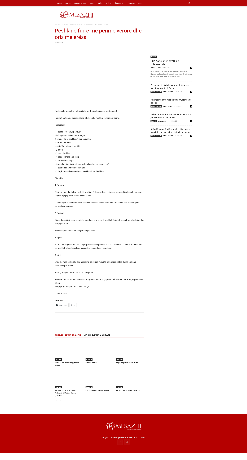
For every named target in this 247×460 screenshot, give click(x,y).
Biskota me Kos (91, 363)
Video (108, 3)
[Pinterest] (69, 48)
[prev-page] (56, 400)
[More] (81, 48)
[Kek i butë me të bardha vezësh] (100, 378)
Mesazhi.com (156, 68)
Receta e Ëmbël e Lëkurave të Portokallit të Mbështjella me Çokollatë (65, 392)
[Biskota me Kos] (100, 351)
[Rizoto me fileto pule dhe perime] (130, 378)
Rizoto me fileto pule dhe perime (128, 390)
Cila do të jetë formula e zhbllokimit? (165, 62)
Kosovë (153, 56)
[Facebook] (57, 48)
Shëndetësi (118, 3)
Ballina (59, 3)
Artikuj (100, 3)
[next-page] (60, 400)
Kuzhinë (65, 25)
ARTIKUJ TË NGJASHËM (68, 335)
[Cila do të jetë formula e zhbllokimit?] (171, 42)
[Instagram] (127, 442)
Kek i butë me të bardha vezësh (97, 390)
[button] (189, 3)
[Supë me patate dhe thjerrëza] (130, 351)
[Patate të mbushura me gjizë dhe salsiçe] (69, 351)
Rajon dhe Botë (80, 3)
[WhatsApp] (75, 48)
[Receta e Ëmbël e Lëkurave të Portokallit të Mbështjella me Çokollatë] (69, 378)
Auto (140, 3)
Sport (92, 3)
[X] (63, 48)
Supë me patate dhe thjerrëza (127, 363)
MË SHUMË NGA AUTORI (97, 335)
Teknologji (131, 3)
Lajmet (68, 3)
